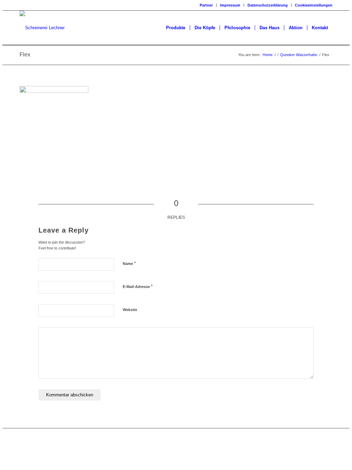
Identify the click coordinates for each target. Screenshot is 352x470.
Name (129, 263)
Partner (206, 5)
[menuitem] (206, 5)
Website (130, 310)
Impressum (230, 5)
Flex (25, 54)
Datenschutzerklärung (268, 5)
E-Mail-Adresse (138, 286)
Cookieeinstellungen (313, 5)
